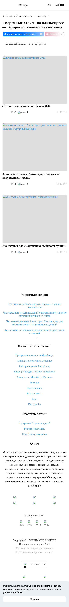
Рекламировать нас (34, 428)
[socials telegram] (47, 524)
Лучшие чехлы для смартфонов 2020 (26, 105)
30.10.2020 (62, 112)
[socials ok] (30, 524)
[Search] (49, 5)
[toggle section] (36, 337)
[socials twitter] (38, 524)
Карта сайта (34, 404)
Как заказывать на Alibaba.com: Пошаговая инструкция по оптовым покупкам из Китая (35, 314)
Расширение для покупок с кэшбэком (34, 371)
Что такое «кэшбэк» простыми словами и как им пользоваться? (34, 306)
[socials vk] (22, 524)
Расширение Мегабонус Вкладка (34, 377)
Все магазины (34, 393)
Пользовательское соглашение (33, 548)
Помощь (34, 382)
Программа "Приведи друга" (34, 423)
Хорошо (34, 599)
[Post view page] (34, 80)
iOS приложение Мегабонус (34, 366)
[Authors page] (5, 112)
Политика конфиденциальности (34, 552)
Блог (34, 399)
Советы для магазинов (34, 434)
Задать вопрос (34, 388)
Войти (60, 5)
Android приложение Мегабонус (34, 360)
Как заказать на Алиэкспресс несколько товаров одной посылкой (34, 332)
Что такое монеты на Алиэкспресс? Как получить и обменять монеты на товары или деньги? (34, 323)
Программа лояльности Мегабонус (34, 355)
